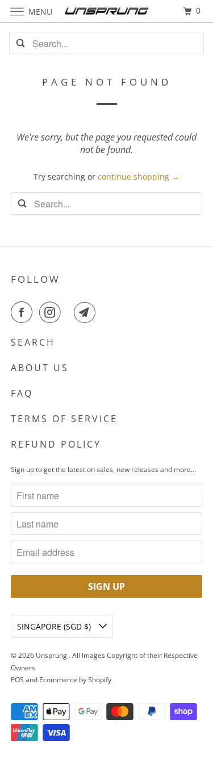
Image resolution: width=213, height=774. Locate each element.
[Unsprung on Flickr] (70, 312)
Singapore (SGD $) (55, 626)
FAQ (22, 393)
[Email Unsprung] (87, 312)
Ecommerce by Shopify (75, 679)
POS (17, 679)
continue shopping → (138, 176)
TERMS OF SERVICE (64, 418)
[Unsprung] (106, 11)
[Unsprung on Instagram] (52, 312)
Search (33, 342)
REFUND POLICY (56, 444)
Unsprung (52, 655)
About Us (40, 368)
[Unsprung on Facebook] (24, 312)
